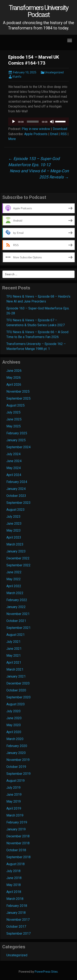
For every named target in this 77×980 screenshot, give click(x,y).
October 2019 (16, 767)
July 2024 (13, 454)
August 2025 (15, 405)
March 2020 (14, 739)
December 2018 (18, 836)
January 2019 (16, 829)
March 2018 (14, 899)
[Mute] (52, 122)
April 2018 (13, 892)
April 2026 (13, 384)
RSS (64, 134)
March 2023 (14, 544)
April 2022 (13, 586)
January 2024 (16, 489)
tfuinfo (16, 76)
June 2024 (14, 461)
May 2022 (13, 579)
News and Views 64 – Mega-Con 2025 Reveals (39, 173)
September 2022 (18, 565)
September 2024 (18, 447)
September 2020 (18, 697)
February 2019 (16, 822)
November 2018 (18, 843)
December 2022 (18, 558)
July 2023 (13, 517)
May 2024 (13, 468)
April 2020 (13, 732)
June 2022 (14, 572)
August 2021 (15, 635)
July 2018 (13, 871)
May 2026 (13, 378)
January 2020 (16, 753)
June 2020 (14, 718)
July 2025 (13, 412)
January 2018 (16, 913)
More (12, 139)
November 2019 (18, 760)
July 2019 (13, 788)
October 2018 (16, 850)
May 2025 (13, 426)
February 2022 (16, 600)
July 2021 (13, 642)
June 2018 (14, 878)
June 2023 (14, 523)
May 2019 (13, 801)
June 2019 (14, 794)
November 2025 (18, 391)
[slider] (61, 121)
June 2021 (14, 649)
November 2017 (18, 920)
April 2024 (13, 475)
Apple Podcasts (35, 134)
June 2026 (14, 371)
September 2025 (18, 398)
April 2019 (13, 808)
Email (54, 134)
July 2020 (13, 711)
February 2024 (16, 482)
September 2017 (18, 933)
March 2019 (14, 815)
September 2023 (18, 503)
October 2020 (16, 690)
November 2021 (18, 614)
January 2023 (16, 551)
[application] (38, 122)
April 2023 (13, 537)
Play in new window (36, 129)
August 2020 (15, 704)
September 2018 (18, 857)
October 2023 (16, 496)
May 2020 (13, 725)
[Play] (13, 122)
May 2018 (13, 885)
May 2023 (13, 530)
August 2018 (15, 864)
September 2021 (18, 628)
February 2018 (16, 906)
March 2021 (14, 669)
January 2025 (16, 440)
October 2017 (16, 926)
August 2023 (15, 510)
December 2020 (18, 683)
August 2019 (15, 781)
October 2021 (16, 621)
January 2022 (16, 607)
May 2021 (13, 655)
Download (60, 129)
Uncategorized (54, 72)
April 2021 (13, 662)
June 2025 (14, 419)
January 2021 (16, 676)
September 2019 (18, 774)
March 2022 (14, 593)
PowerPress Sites (46, 971)
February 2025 (16, 433)
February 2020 (16, 746)
